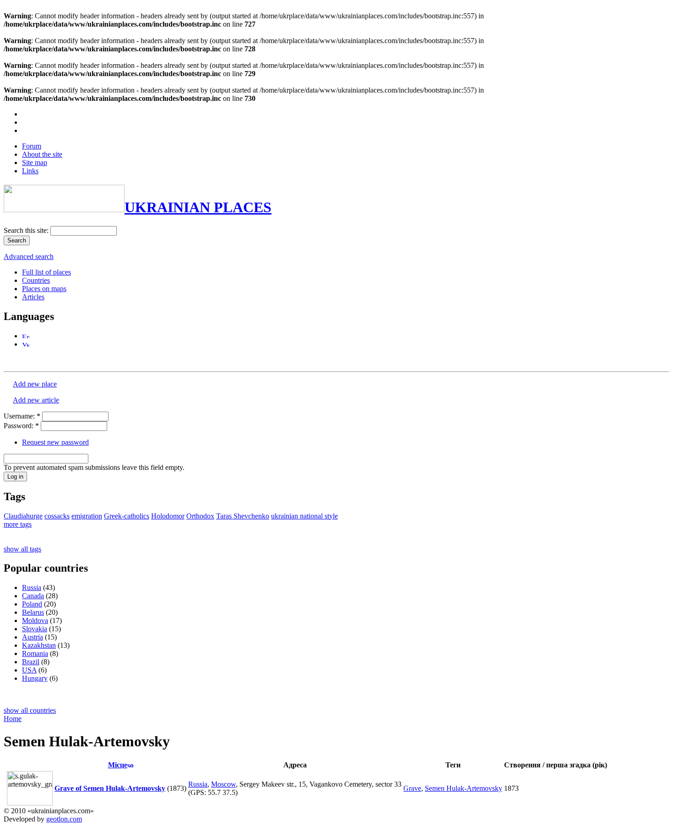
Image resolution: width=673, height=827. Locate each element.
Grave (412, 788)
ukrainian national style (304, 516)
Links (30, 171)
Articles (33, 297)
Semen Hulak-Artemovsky (463, 788)
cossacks (57, 516)
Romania (35, 653)
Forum (31, 146)
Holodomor (168, 516)
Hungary (35, 678)
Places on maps (44, 288)
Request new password (55, 442)
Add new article (36, 400)
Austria (32, 637)
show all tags (22, 549)
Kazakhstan (39, 645)
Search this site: (27, 230)
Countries (36, 280)
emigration (86, 516)
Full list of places (46, 272)
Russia (31, 587)
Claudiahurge (23, 516)
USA (29, 670)
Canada (33, 596)
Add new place (35, 384)
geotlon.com (64, 819)
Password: (21, 426)
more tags (18, 524)
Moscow (223, 784)
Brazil (30, 662)
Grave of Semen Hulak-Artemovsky (109, 788)
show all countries (30, 710)
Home (13, 718)
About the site (42, 154)
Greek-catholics (126, 516)
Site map (34, 162)
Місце (117, 765)
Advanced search (29, 256)
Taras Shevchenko (242, 516)
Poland (32, 604)
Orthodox (200, 516)
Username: (22, 416)
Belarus (33, 612)
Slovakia (34, 629)
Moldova (35, 620)
